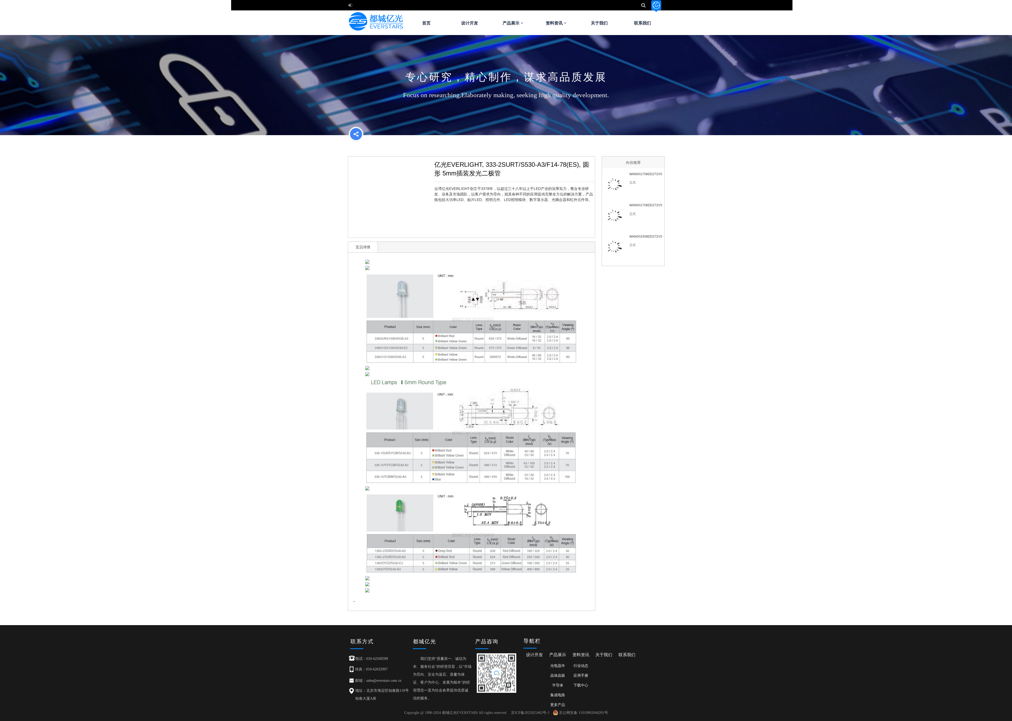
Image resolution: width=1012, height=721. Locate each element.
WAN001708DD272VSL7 (645, 174)
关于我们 (599, 23)
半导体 (557, 685)
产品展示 (511, 23)
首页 (426, 23)
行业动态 (580, 666)
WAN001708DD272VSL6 (645, 205)
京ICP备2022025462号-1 (530, 713)
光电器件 (557, 666)
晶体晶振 (557, 675)
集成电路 (557, 695)
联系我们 (642, 23)
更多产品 (557, 705)
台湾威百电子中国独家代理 (378, 5)
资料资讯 (555, 23)
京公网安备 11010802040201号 (583, 713)
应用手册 (580, 675)
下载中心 (580, 685)
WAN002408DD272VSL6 (645, 236)
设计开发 (469, 23)
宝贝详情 (363, 247)
